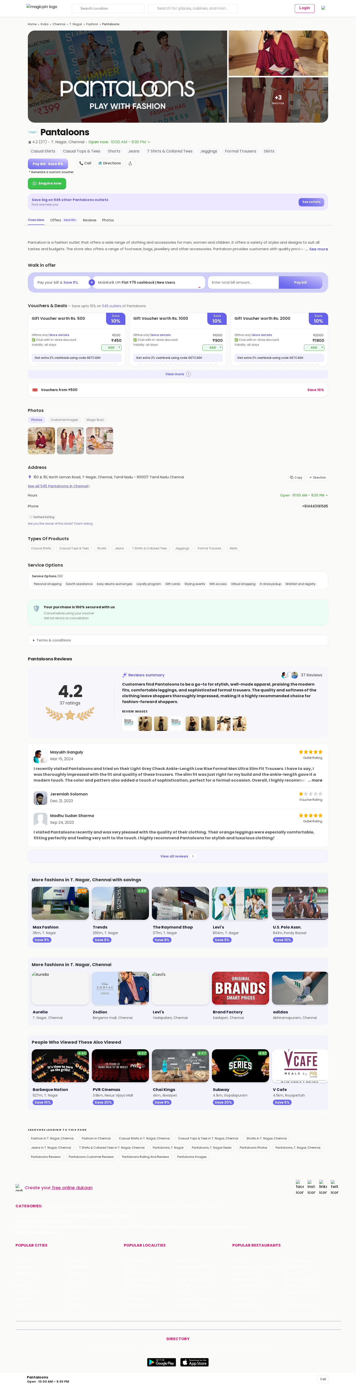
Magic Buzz (95, 420)
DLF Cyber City (136, 1273)
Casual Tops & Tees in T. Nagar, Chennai (208, 1138)
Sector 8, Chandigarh (142, 1279)
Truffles (238, 1260)
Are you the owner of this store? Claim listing (60, 524)
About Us (52, 1325)
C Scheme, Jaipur (192, 1286)
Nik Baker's (240, 1273)
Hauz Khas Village (138, 1305)
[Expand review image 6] (208, 723)
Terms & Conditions (158, 1325)
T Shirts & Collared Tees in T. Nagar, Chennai (112, 1148)
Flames (291, 1273)
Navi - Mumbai (27, 1292)
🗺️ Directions (109, 163)
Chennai (59, 24)
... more (315, 780)
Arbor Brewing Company (252, 1267)
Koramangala (135, 1260)
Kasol (19, 1305)
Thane (74, 1292)
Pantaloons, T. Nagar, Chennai (298, 1148)
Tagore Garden (190, 1305)
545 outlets (111, 306)
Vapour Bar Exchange (250, 1286)
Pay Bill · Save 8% (48, 163)
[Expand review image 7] (224, 723)
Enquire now (50, 183)
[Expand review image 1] (129, 723)
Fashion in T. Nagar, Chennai (52, 1138)
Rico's (290, 1299)
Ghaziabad (24, 1273)
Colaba (183, 1292)
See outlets (311, 202)
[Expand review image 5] (192, 723)
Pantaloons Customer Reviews (91, 1157)
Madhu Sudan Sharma (72, 815)
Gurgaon (76, 1260)
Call (323, 1379)
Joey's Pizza (242, 1299)
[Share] (130, 163)
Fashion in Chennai (96, 1138)
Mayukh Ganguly (66, 752)
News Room (31, 1325)
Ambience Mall (189, 1273)
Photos (36, 420)
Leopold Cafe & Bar (301, 1292)
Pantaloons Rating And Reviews (145, 1157)
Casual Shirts (41, 548)
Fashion (92, 24)
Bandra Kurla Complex (142, 1292)
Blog (88, 1325)
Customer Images (64, 420)
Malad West (134, 1299)
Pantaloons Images (192, 1157)
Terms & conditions (54, 640)
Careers (304, 1325)
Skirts (233, 548)
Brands (230, 1325)
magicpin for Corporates (259, 1325)
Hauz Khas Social (299, 1305)
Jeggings (182, 548)
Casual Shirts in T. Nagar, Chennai (144, 1138)
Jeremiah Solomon (69, 794)
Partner (215, 1325)
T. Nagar (76, 24)
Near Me (102, 1325)
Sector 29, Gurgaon (193, 1267)
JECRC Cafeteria (299, 1286)
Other (214, 1206)
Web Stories (324, 1325)
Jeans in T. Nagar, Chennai (51, 1148)
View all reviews (174, 856)
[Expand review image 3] (161, 723)
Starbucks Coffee (247, 1292)
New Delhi (23, 1260)
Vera (286, 1325)
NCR (72, 1279)
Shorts (102, 548)
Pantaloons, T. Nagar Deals (212, 1148)
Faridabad (77, 1273)
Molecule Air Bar (245, 1279)
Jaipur (20, 1279)
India (44, 24)
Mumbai (75, 1286)
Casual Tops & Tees (74, 548)
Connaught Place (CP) (196, 1299)
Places (199, 1325)
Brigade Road (188, 1260)
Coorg (74, 1299)
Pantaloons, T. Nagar (168, 1148)
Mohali (20, 1286)
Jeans (119, 548)
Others (261, 1346)
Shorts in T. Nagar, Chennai (267, 1138)
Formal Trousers (209, 548)
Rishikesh (23, 1299)
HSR (127, 1267)
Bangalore (23, 1267)
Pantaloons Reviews (46, 1157)
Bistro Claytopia (298, 1260)
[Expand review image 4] (176, 723)
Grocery (117, 1206)
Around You (72, 1325)
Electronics (156, 1206)
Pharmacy (195, 1206)
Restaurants (57, 1206)
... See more (316, 249)
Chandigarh (78, 1267)
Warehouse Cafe (299, 1279)
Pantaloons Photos (253, 1148)
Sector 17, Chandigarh (195, 1279)
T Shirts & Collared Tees (149, 548)
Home (32, 24)
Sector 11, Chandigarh (141, 1286)
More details (59, 335)
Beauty (79, 1206)
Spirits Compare (126, 1325)
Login (304, 8)
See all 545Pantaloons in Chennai (59, 486)
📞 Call (85, 163)
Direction (319, 477)
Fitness (135, 1206)
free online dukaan (72, 1188)
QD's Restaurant (246, 1305)
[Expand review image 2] (145, 723)
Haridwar (76, 1305)
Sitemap (184, 1325)
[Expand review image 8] (239, 723)
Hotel (176, 1206)
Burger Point (295, 1267)
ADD (114, 347)
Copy (298, 477)
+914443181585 (315, 506)
